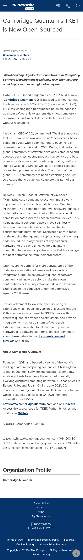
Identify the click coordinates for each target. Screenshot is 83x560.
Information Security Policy (43, 540)
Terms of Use (15, 540)
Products (41, 507)
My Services (39, 516)
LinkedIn (69, 404)
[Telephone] (68, 6)
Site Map (69, 540)
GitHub (23, 413)
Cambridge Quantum (18, 99)
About (41, 512)
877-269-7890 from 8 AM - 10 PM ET (41, 526)
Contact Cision (41, 503)
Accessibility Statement (53, 545)
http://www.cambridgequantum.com (28, 404)
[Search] (78, 6)
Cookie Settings (25, 545)
